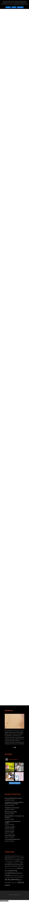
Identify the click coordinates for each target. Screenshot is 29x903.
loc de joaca (9, 866)
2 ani (6, 856)
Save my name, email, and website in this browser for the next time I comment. (14, 346)
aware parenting (9, 857)
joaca (9, 863)
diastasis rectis (16, 308)
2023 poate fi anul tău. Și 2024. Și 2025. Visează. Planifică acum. (14, 633)
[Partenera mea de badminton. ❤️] (18, 556)
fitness (10, 309)
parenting (15, 868)
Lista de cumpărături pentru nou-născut (18, 498)
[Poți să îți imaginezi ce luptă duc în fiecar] (10, 556)
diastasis (10, 308)
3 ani (8, 856)
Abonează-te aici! (10, 473)
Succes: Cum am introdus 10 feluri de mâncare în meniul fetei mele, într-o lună (14, 666)
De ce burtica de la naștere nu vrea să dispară (14, 427)
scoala (11, 877)
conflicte (14, 857)
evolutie (22, 308)
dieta (14, 859)
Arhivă (8, 697)
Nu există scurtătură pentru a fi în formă (14, 252)
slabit (17, 877)
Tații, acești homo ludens (10, 835)
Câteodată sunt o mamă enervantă (12, 807)
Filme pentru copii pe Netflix (11, 811)
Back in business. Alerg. (9, 403)
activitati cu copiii (15, 856)
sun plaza (12, 882)
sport (18, 309)
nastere (11, 868)
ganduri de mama (12, 861)
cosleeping (18, 857)
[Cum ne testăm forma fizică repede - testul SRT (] (10, 564)
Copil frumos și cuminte (10, 827)
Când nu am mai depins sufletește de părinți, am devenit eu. (13, 603)
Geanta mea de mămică (9, 831)
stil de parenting (12, 879)
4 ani (11, 856)
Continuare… (7, 384)
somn (19, 877)
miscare (15, 309)
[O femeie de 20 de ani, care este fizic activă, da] (18, 564)
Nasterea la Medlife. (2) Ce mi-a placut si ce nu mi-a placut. (18, 533)
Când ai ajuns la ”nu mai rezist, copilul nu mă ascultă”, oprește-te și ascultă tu (18, 508)
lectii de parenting (15, 864)
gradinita (17, 861)
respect (8, 877)
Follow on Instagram (15, 570)
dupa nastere (17, 859)
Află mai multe (20, 7)
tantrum (15, 882)
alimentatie (21, 856)
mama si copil (18, 866)
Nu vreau (14, 7)
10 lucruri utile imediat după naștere (12, 839)
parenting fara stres (14, 875)
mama (13, 866)
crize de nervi (9, 859)
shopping (14, 877)
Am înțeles (8, 7)
